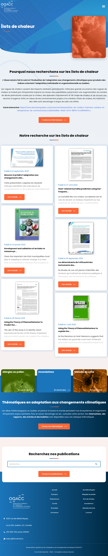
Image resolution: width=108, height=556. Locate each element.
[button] (103, 6)
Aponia (71, 552)
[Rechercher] (96, 464)
